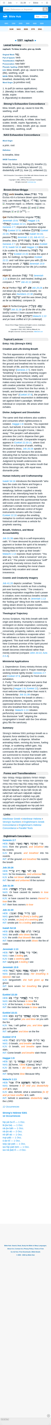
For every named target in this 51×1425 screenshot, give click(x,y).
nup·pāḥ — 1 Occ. (12, 1137)
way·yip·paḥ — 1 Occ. (14, 1144)
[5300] (3, 639)
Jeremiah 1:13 (24, 237)
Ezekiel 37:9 (14, 230)
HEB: (5, 843)
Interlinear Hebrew (31, 818)
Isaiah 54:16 (36, 234)
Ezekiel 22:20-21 (23, 442)
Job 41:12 (39, 237)
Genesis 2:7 (9, 227)
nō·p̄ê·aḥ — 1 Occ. (12, 1134)
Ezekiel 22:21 (19, 224)
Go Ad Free (4, 1419)
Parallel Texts (26, 828)
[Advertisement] (25, 1208)
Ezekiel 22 (32, 688)
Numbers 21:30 (25, 294)
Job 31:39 (16, 309)
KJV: (5, 853)
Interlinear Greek (11, 818)
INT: (5, 859)
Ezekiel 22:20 (21, 254)
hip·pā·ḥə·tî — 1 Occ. (14, 1122)
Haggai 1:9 (33, 220)
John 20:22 (36, 653)
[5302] (47, 639)
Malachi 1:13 (39, 316)
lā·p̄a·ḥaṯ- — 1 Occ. (13, 1125)
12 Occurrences (11, 1106)
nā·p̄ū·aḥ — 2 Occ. (12, 1131)
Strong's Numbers (12, 822)
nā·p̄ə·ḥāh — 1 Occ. (13, 1128)
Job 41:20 (8, 583)
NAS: (5, 846)
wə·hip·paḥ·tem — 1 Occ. (16, 1147)
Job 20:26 (37, 288)
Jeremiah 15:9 (10, 220)
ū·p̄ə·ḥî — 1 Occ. (12, 1140)
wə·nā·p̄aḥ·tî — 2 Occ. (14, 1150)
